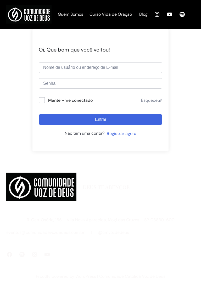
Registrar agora (121, 133)
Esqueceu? (151, 100)
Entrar (100, 119)
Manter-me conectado (70, 100)
